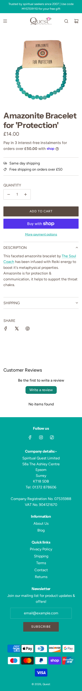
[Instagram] (41, 437)
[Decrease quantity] (9, 194)
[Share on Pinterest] (28, 329)
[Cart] (76, 21)
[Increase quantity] (25, 194)
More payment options (41, 234)
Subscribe (41, 627)
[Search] (66, 21)
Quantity (12, 185)
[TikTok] (52, 437)
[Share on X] (17, 329)
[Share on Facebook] (6, 329)
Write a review (41, 390)
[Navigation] (5, 21)
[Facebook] (30, 437)
